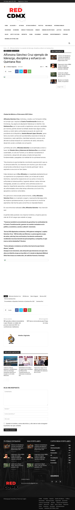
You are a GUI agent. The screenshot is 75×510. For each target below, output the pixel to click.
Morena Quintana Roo (9, 298)
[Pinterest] (25, 71)
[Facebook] (17, 71)
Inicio (5, 48)
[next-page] (8, 380)
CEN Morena (26, 296)
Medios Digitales (12, 66)
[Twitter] (21, 71)
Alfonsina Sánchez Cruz (15, 296)
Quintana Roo (16, 50)
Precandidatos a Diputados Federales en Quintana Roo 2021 (19, 301)
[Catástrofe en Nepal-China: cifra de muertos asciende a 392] (53, 74)
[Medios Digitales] (5, 67)
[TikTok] (56, 481)
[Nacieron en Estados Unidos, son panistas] (53, 81)
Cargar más (60, 87)
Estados (21, 365)
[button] (69, 43)
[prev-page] (5, 380)
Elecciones (9, 50)
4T (8, 48)
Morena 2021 (43, 296)
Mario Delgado (34, 296)
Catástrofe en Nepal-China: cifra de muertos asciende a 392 (64, 74)
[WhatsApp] (29, 71)
